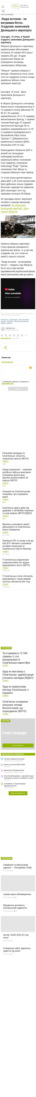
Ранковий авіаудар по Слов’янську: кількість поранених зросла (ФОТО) (15, 456)
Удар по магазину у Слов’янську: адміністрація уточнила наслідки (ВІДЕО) (18, 674)
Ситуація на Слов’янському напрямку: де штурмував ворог (16, 494)
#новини (3, 321)
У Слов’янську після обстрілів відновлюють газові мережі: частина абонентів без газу (17, 579)
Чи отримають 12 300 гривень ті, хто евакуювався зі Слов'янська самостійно (16, 658)
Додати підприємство (18, 793)
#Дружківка (14, 320)
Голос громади (14, 733)
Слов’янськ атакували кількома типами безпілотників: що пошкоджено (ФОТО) (15, 706)
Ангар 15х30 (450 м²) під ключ (15, 936)
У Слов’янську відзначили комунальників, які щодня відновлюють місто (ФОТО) (16, 562)
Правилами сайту (8, 383)
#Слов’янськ (5, 320)
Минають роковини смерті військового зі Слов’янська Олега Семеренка (16, 527)
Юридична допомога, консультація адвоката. (15, 906)
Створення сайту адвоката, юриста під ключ (17, 949)
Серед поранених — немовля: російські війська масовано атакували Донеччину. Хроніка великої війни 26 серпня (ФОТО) (17, 475)
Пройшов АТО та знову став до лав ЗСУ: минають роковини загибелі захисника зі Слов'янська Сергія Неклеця (18, 544)
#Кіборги (10, 321)
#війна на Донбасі (6, 323)
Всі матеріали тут (18, 745)
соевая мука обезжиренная (17, 894)
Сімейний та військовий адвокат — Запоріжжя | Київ (17, 866)
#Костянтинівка (24, 320)
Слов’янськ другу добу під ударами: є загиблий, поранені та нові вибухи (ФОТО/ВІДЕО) (18, 510)
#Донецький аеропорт (21, 321)
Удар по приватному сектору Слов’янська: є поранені (15, 689)
